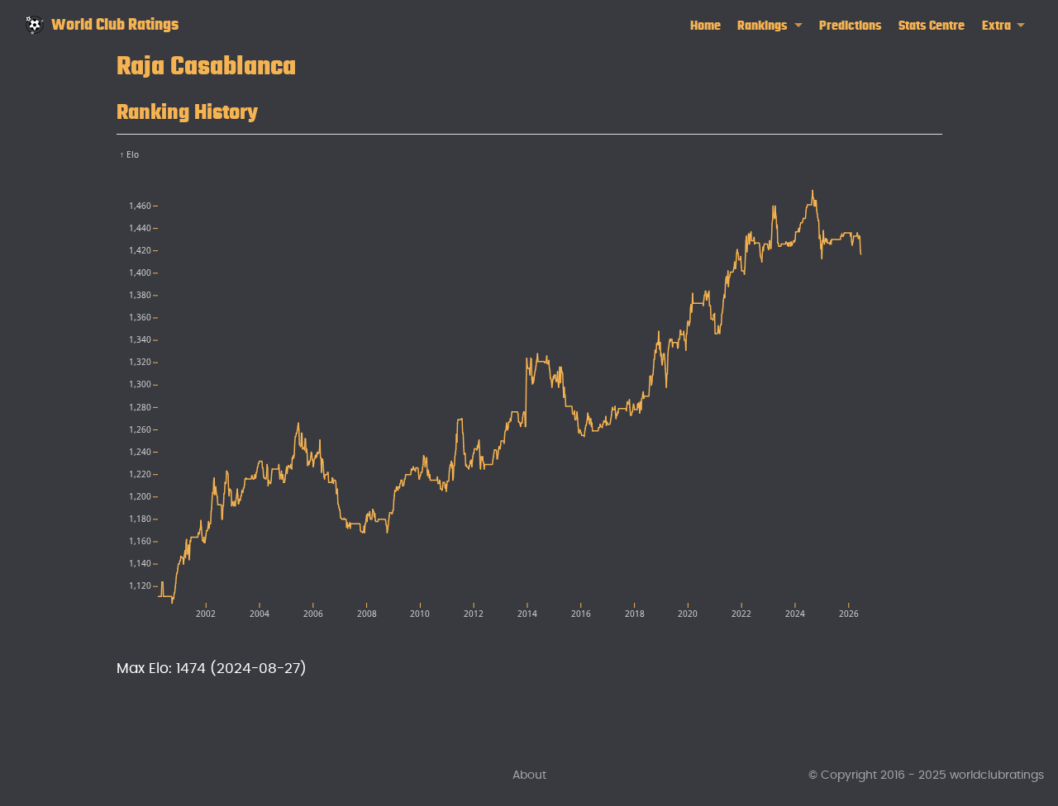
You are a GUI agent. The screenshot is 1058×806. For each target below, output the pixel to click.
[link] (770, 26)
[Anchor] (274, 109)
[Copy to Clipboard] (933, 153)
